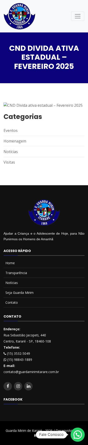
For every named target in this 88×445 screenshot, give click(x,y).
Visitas (9, 162)
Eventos (11, 130)
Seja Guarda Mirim (19, 292)
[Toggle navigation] (77, 16)
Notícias (11, 151)
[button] (78, 435)
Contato (11, 302)
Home (10, 263)
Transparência (16, 273)
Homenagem (15, 141)
